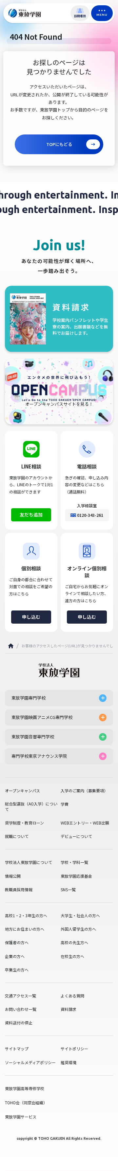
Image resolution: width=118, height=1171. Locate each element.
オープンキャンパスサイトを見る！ (59, 404)
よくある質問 (72, 995)
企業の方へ (15, 956)
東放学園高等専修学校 (24, 1088)
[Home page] (10, 645)
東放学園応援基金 (76, 876)
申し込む (31, 616)
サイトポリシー (74, 1048)
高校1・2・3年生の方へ (26, 915)
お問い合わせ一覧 (20, 1009)
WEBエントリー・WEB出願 (85, 822)
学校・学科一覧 (74, 862)
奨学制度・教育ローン (24, 822)
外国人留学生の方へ (78, 929)
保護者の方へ (17, 942)
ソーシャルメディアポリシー (30, 1062)
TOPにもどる (59, 144)
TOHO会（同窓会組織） (26, 1102)
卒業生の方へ (17, 969)
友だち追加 (31, 514)
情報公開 (13, 876)
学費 (65, 804)
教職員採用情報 (18, 889)
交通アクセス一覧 (20, 995)
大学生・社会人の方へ (80, 915)
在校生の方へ (72, 956)
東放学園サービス (20, 1116)
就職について (17, 836)
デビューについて (76, 836)
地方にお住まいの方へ (24, 929)
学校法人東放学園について (28, 862)
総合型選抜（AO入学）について (31, 806)
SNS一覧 (68, 889)
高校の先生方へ (74, 942)
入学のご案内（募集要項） (84, 790)
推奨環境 (68, 1062)
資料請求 (68, 1009)
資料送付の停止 (18, 1022)
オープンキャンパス (22, 790)
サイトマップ (17, 1048)
